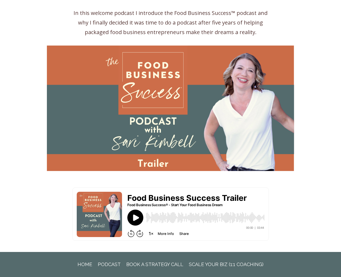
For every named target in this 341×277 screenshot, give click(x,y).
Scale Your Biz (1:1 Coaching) (226, 264)
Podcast (109, 264)
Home (85, 264)
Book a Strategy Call (154, 264)
